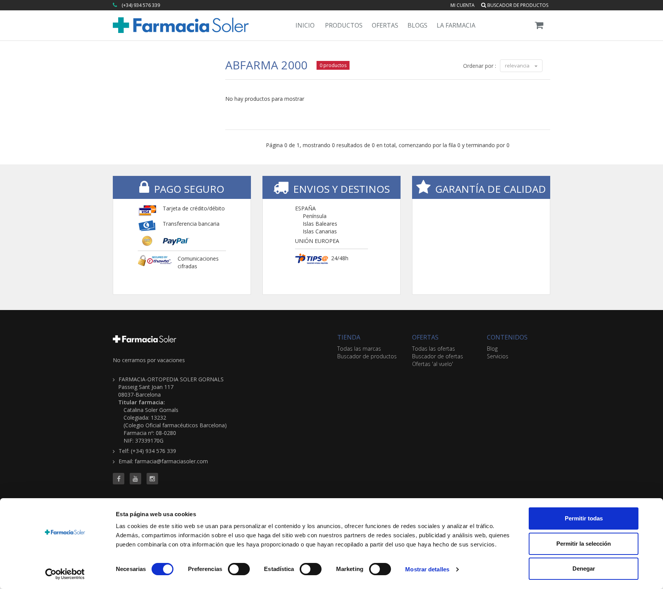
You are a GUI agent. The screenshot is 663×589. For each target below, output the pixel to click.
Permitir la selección (583, 543)
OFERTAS (425, 337)
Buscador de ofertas (437, 356)
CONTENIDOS (507, 337)
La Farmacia (456, 25)
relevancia (518, 65)
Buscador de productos (517, 5)
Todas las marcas (359, 348)
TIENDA (348, 337)
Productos (344, 25)
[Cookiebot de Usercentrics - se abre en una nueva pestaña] (65, 574)
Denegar (583, 568)
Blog (492, 348)
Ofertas (385, 25)
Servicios (497, 356)
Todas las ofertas (433, 348)
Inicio (305, 25)
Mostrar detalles (427, 569)
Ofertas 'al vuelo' (432, 364)
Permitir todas (584, 518)
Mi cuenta (462, 5)
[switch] (239, 569)
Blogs (417, 25)
